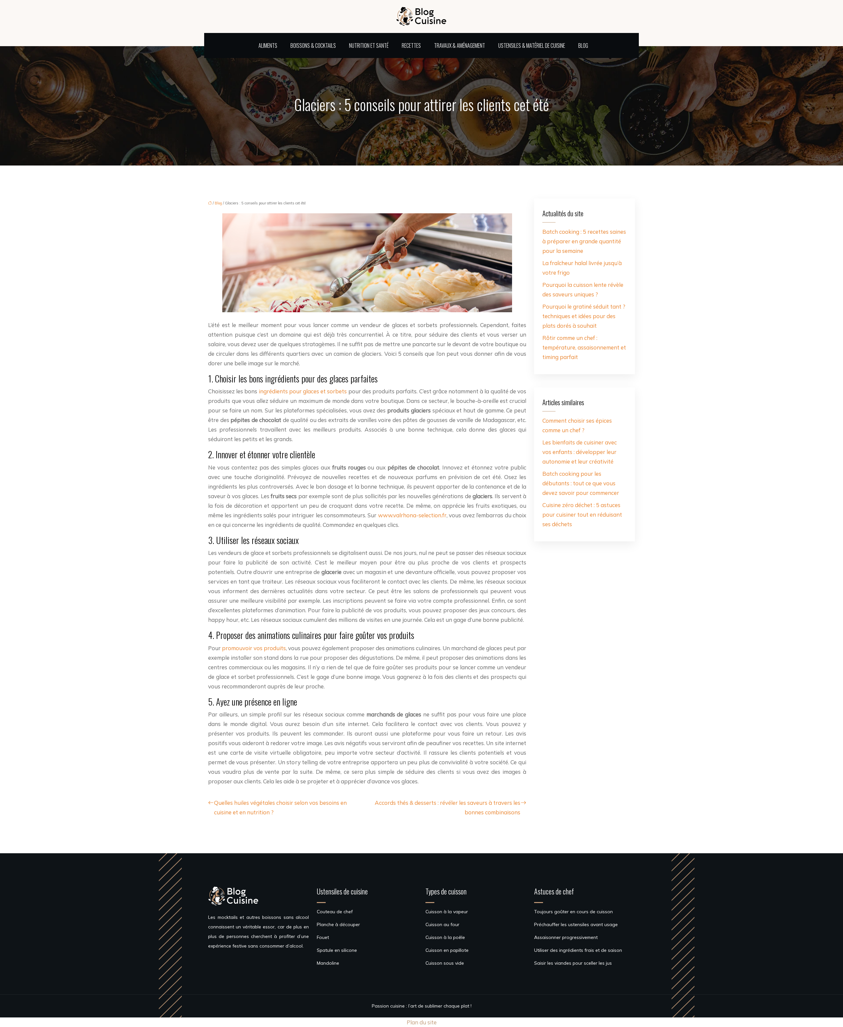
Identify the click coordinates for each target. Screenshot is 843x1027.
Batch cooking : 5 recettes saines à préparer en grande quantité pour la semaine (584, 241)
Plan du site (422, 1022)
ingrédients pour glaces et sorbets (303, 391)
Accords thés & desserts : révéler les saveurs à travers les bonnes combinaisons (447, 807)
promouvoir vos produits (254, 648)
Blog (583, 45)
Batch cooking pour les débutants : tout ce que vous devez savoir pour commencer (580, 483)
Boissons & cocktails (313, 45)
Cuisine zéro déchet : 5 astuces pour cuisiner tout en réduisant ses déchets (582, 514)
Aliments (267, 45)
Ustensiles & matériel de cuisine (531, 45)
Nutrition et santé (369, 45)
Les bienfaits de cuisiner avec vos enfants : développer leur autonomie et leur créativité (579, 452)
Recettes (411, 45)
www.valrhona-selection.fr (412, 515)
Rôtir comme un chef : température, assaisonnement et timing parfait (584, 347)
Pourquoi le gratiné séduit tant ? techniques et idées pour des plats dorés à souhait (583, 316)
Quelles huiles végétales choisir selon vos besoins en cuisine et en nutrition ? (280, 807)
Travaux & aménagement (459, 45)
